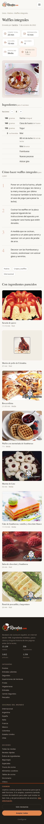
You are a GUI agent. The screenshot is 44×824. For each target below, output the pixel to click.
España (5, 716)
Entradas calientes (9, 672)
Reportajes (6, 760)
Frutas (4, 683)
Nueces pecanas (27, 156)
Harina (22, 118)
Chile (4, 738)
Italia (4, 719)
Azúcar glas (24, 161)
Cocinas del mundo (13, 704)
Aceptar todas (22, 813)
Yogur (22, 128)
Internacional (9, 274)
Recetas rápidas (8, 752)
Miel (21, 133)
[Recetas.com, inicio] (10, 4)
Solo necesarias (22, 807)
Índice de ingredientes (11, 756)
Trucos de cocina (8, 767)
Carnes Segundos (9, 694)
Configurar (22, 819)
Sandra (15, 25)
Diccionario (6, 778)
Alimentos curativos (10, 771)
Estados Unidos (8, 734)
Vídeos (5, 781)
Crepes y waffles (20, 269)
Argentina (6, 712)
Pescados (6, 697)
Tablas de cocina (8, 774)
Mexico (5, 727)
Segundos (6, 675)
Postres (10, 13)
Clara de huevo (26, 123)
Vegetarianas (7, 686)
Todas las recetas (9, 749)
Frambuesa (24, 151)
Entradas (5, 690)
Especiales (6, 763)
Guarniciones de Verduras (12, 679)
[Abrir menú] (39, 4)
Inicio (4, 13)
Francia (5, 723)
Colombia (6, 730)
